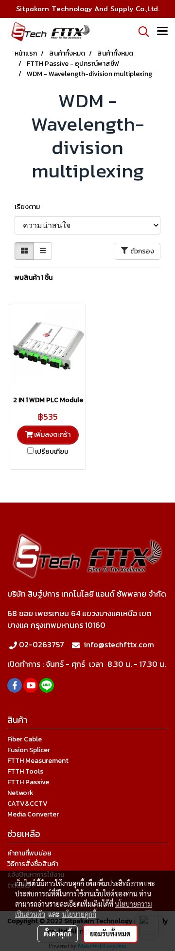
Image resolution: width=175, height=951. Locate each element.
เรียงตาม (29, 207)
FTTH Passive (28, 782)
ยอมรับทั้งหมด (110, 933)
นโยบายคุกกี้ (79, 914)
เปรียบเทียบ (52, 452)
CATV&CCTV (27, 803)
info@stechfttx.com (119, 644)
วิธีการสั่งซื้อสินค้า (32, 864)
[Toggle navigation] (162, 31)
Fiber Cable (24, 739)
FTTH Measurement (38, 761)
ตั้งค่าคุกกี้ (57, 933)
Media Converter (33, 814)
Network (20, 793)
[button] (140, 31)
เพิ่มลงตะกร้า (51, 434)
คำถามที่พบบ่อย (29, 853)
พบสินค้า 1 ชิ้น (33, 277)
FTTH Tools (25, 771)
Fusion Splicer (28, 750)
